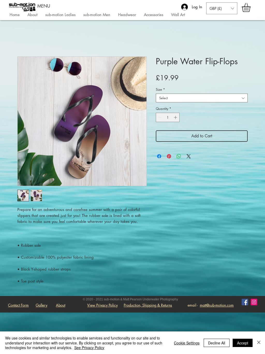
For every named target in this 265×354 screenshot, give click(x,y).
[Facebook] (245, 302)
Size (160, 89)
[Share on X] (189, 156)
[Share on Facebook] (159, 156)
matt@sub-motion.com (217, 305)
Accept (242, 342)
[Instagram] (254, 302)
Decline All (216, 342)
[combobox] (202, 98)
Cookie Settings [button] (187, 342)
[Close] (259, 343)
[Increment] (176, 117)
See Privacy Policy (89, 347)
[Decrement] (160, 117)
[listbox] (221, 8)
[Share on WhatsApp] (179, 156)
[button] (251, 7)
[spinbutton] (168, 117)
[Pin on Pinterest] (169, 156)
